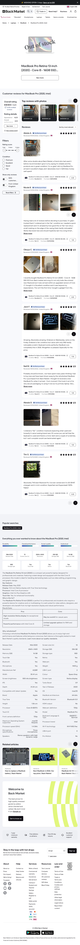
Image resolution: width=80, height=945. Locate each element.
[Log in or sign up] (71, 11)
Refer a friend (33, 868)
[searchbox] (32, 11)
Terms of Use (58, 871)
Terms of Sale (58, 874)
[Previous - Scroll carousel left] (70, 101)
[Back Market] (13, 11)
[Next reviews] (75, 503)
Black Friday (45, 885)
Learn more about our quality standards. (42, 639)
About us (6, 868)
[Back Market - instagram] (5, 883)
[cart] (75, 11)
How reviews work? (12, 130)
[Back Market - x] (5, 892)
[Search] (28, 11)
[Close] (77, 2)
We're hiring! (7, 877)
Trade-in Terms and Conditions (58, 879)
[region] (50, 113)
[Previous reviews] (70, 503)
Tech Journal (46, 868)
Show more (28, 233)
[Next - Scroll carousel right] (75, 101)
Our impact (7, 874)
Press (5, 871)
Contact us (19, 868)
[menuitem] (28, 17)
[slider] (4, 150)
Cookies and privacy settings (58, 887)
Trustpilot (6, 880)
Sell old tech (33, 880)
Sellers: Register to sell (32, 895)
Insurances (32, 877)
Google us (17, 811)
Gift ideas (45, 882)
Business (63, 11)
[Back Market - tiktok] (9, 883)
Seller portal (33, 901)
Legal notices (58, 903)
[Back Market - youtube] (5, 888)
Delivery (18, 874)
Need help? (53, 11)
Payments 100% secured (32, 906)
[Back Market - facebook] (9, 888)
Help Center (20, 871)
